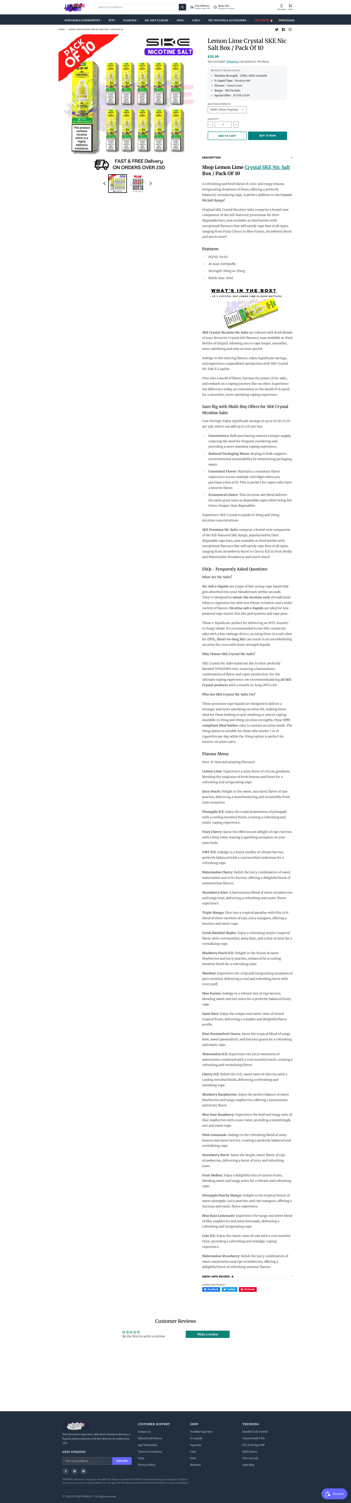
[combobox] (140, 7)
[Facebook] (65, 1471)
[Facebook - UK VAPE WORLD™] (283, 29)
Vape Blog (248, 1464)
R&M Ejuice (249, 1451)
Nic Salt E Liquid (156, 20)
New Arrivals (250, 1458)
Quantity (213, 119)
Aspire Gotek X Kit (253, 1438)
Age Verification (147, 1445)
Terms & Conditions (150, 1451)
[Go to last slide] (104, 183)
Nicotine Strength (219, 104)
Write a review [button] (207, 1334)
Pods (180, 20)
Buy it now (267, 135)
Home (61, 29)
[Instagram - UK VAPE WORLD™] (289, 29)
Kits (112, 20)
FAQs (141, 1458)
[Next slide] (150, 183)
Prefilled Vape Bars (201, 1431)
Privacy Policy (146, 1464)
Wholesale (287, 20)
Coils (196, 20)
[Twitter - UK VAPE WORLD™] (276, 29)
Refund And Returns (150, 1438)
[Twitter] (83, 1471)
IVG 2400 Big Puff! (253, 1445)
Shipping (232, 61)
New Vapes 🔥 (264, 20)
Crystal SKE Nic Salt (267, 167)
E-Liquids (130, 20)
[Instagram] (74, 1471)
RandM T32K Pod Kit (255, 1431)
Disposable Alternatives (82, 20)
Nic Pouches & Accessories (227, 20)
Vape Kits (195, 1445)
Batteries (195, 1464)
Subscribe (122, 1460)
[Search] (182, 7)
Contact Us (144, 1431)
